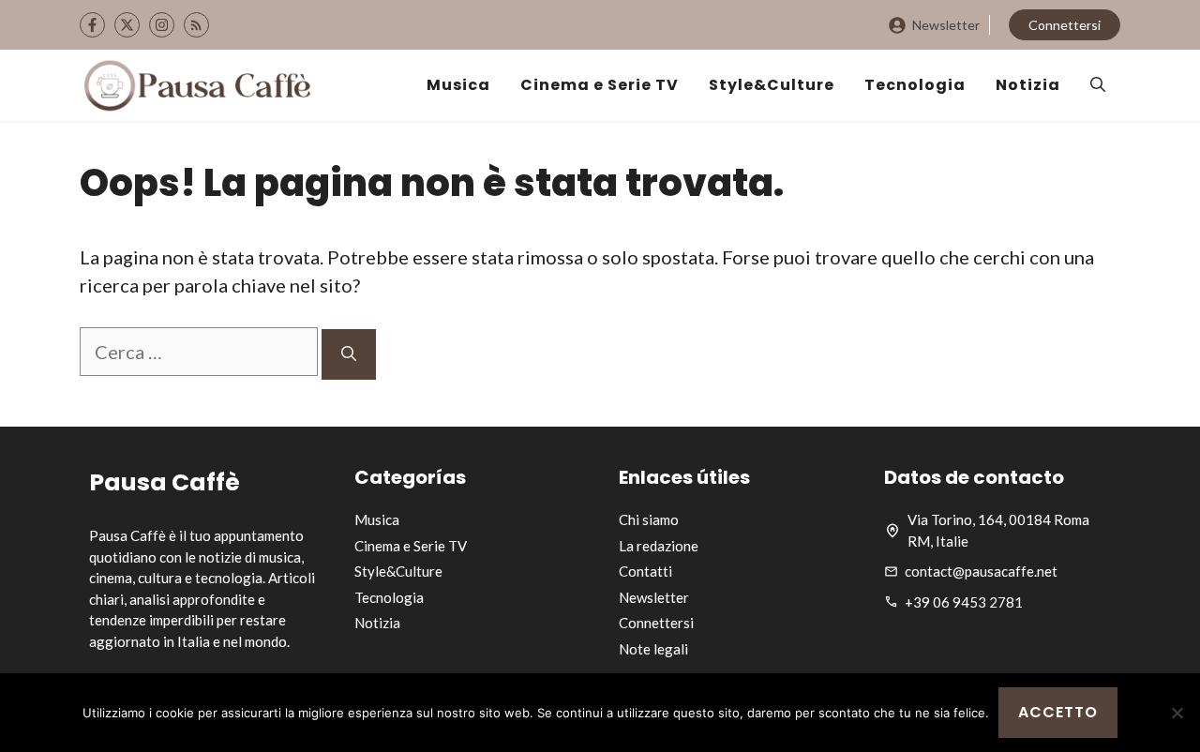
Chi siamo (649, 519)
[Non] (1176, 712)
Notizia (1028, 85)
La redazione (658, 545)
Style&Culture (771, 85)
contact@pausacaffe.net (981, 571)
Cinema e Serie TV (599, 85)
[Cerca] (349, 354)
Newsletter (946, 25)
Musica (458, 85)
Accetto (1058, 712)
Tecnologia (915, 85)
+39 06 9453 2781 (964, 602)
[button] (1097, 85)
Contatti (645, 571)
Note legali (653, 648)
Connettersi (1064, 25)
